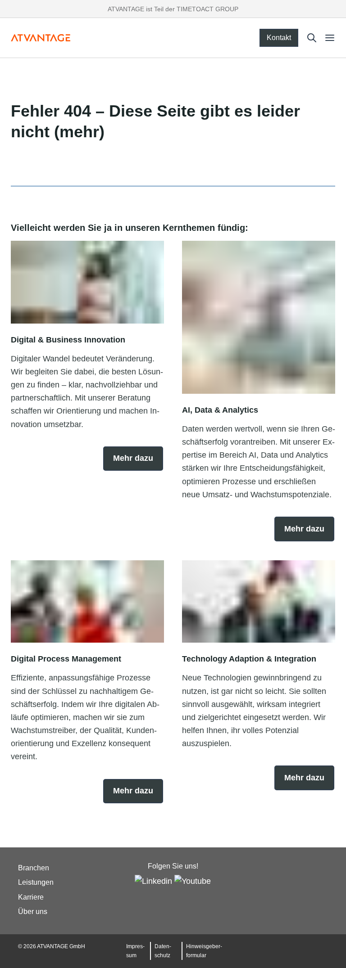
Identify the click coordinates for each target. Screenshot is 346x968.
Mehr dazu (133, 458)
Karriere (31, 897)
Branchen (33, 868)
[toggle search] (311, 37)
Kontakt (279, 37)
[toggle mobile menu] (329, 37)
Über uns (32, 911)
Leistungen (36, 883)
